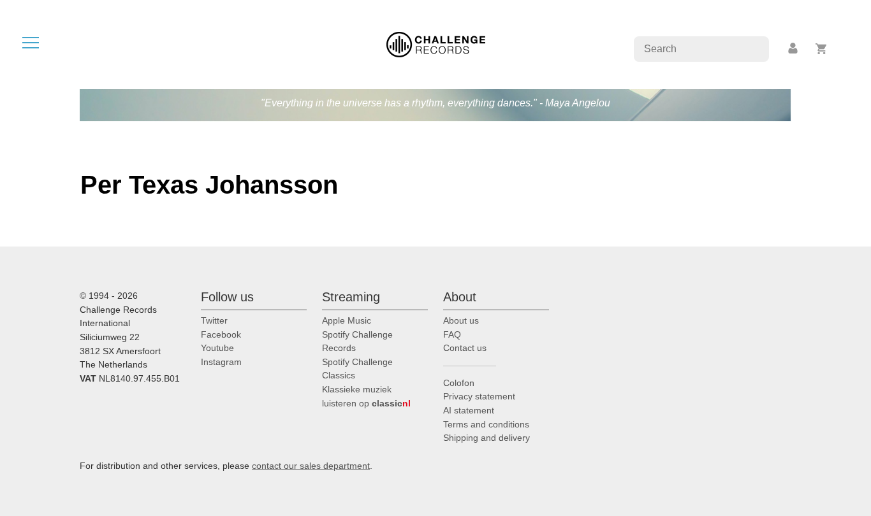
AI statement (468, 410)
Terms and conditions (486, 424)
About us (461, 320)
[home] (435, 43)
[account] (794, 48)
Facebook (221, 334)
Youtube (217, 348)
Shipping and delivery (486, 438)
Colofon (458, 383)
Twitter (214, 320)
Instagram (221, 362)
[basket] (822, 48)
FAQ (452, 334)
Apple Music (346, 320)
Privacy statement (479, 396)
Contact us (465, 348)
